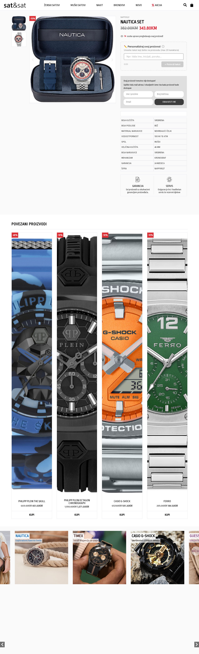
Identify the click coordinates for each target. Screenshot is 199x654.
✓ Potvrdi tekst (172, 64)
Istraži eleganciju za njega (86, 540)
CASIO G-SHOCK (122, 501)
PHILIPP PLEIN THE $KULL (31, 501)
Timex (78, 536)
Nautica (22, 536)
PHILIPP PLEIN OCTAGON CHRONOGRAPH (77, 502)
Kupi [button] (31, 514)
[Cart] (192, 5)
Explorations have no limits (29, 540)
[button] (185, 5)
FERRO (167, 501)
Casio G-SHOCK (143, 536)
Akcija (194, 549)
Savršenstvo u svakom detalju (146, 540)
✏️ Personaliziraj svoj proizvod (142, 46)
